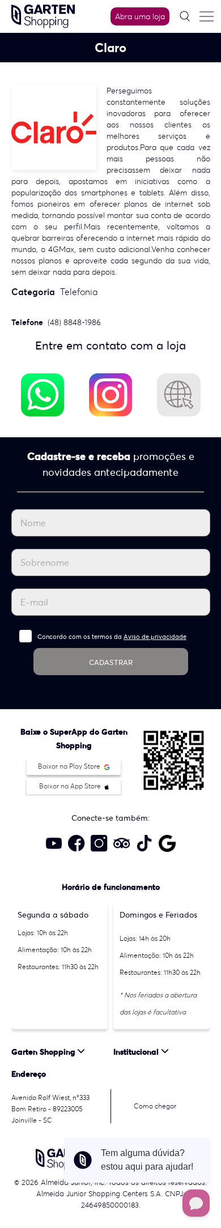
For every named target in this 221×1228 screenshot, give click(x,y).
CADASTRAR (111, 662)
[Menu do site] (206, 16)
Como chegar (155, 1106)
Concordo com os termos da (111, 637)
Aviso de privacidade (155, 637)
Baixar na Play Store (70, 766)
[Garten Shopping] (43, 15)
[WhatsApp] (42, 395)
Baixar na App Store (71, 786)
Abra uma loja (140, 16)
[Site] (178, 395)
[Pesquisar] (185, 16)
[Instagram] (110, 395)
